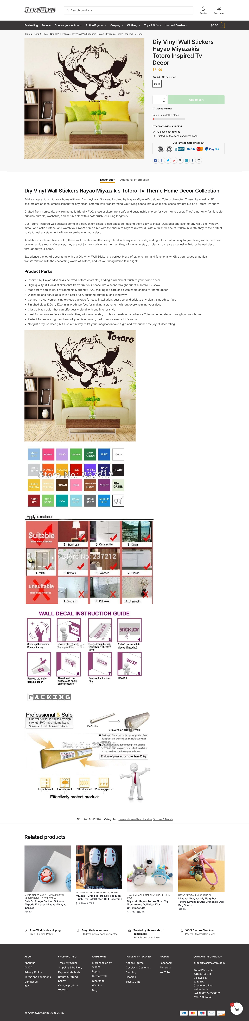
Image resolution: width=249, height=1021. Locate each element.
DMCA (28, 967)
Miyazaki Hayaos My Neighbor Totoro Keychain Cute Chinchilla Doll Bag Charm (201, 902)
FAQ (26, 986)
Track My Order (67, 962)
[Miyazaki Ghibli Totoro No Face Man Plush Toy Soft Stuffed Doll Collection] (99, 867)
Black (157, 83)
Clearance (98, 980)
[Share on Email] (180, 160)
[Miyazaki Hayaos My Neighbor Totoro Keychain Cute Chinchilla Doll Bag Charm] (201, 868)
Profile (203, 13)
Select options (98, 919)
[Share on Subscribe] (186, 160)
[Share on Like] (155, 160)
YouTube (165, 972)
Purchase (219, 13)
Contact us (31, 981)
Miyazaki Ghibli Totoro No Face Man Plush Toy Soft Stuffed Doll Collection (99, 897)
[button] (164, 98)
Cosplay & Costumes (138, 967)
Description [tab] (107, 179)
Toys (129, 898)
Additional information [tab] (134, 179)
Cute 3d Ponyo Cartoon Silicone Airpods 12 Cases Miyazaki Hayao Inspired (45, 905)
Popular (96, 971)
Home (28, 34)
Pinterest (165, 967)
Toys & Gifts (133, 981)
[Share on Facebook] (162, 160)
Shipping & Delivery (70, 967)
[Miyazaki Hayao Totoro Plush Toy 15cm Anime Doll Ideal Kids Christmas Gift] (150, 868)
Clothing (131, 972)
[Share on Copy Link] (199, 160)
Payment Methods (69, 972)
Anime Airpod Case (35, 895)
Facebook (166, 962)
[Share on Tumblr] (192, 160)
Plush (114, 892)
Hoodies (131, 977)
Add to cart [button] (47, 919)
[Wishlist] (65, 850)
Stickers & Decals (59, 34)
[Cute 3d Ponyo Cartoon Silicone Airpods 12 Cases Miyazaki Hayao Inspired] (47, 868)
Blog (95, 990)
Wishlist (97, 985)
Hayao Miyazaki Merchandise (135, 819)
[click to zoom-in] (84, 98)
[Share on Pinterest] (174, 160)
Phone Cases (49, 898)
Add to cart (196, 99)
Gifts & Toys (41, 34)
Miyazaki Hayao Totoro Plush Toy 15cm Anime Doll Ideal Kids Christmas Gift (148, 905)
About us (29, 962)
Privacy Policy (33, 972)
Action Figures (135, 962)
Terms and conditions (37, 977)
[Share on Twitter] (168, 160)
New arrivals (99, 976)
